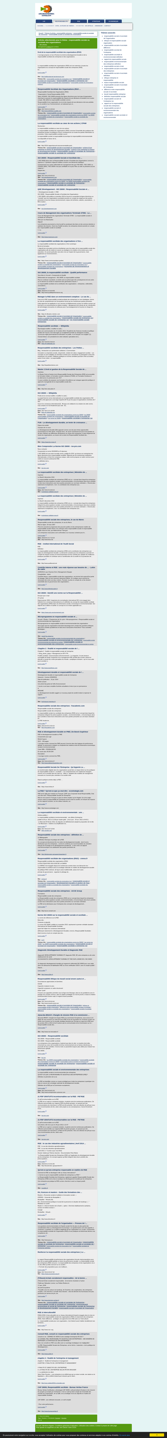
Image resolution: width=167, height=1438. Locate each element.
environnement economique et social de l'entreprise (63, 1305)
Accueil (40, 26)
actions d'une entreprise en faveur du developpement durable (65, 148)
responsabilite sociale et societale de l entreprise (56, 153)
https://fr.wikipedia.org (48, 343)
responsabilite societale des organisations (50, 266)
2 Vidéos (48, 47)
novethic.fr (45, 1188)
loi (44, 21)
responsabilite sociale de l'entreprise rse (77, 318)
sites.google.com (46, 830)
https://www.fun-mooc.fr (49, 442)
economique (113, 21)
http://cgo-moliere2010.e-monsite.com (53, 1383)
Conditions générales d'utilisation (66, 1425)
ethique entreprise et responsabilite (111, 79)
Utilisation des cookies (86, 1425)
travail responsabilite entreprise (115, 94)
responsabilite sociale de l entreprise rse (53, 320)
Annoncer (99, 26)
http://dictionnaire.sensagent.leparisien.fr (54, 854)
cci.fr (42, 940)
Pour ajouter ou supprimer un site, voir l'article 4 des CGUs (56, 1427)
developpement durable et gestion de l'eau (73, 883)
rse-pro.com (45, 468)
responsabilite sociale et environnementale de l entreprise (60, 640)
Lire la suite (41, 72)
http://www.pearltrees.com (49, 668)
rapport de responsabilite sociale (115, 59)
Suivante (57, 1418)
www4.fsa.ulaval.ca (47, 636)
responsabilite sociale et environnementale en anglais (79, 644)
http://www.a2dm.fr (47, 974)
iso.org (43, 1057)
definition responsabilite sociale (115, 96)
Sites (57, 26)
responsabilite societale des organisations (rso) (59, 79)
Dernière (64, 1418)
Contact (107, 26)
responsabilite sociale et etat (114, 66)
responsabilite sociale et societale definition (115, 74)
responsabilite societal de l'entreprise (113, 51)
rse (78, 21)
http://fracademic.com (48, 727)
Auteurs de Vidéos (67, 26)
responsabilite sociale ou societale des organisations (54, 82)
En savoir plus (124, 1435)
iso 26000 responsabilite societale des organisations (59, 944)
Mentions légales (48, 1425)
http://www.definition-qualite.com (51, 111)
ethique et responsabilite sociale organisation (115, 42)
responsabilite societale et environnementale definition (113, 56)
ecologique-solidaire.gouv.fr (50, 491)
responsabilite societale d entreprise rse (72, 81)
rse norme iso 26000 (54, 418)
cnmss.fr (44, 879)
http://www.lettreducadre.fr (50, 588)
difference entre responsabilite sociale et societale (75, 1007)
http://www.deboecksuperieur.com (52, 763)
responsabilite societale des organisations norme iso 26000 (69, 115)
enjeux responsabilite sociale (114, 82)
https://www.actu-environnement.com (52, 612)
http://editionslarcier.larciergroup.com (52, 76)
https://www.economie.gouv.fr (50, 1274)
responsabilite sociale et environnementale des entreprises (60, 643)
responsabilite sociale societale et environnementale (115, 116)
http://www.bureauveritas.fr (50, 1411)
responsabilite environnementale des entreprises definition (115, 63)
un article (89, 26)
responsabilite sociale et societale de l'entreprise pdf (74, 1061)
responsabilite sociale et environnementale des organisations (65, 638)
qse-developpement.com (49, 177)
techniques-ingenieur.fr (49, 701)
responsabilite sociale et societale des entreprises (115, 70)
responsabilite (61, 21)
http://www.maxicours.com (50, 237)
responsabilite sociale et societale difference (115, 47)
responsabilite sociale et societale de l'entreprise (75, 151)
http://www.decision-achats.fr (50, 1300)
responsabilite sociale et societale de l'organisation (64, 113)
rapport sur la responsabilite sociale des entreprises (113, 105)
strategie (96, 21)
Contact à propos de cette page (106, 1425)
